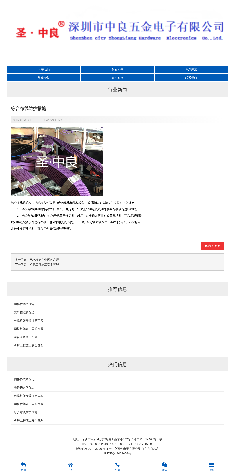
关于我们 (44, 69)
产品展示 (191, 69)
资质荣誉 (44, 78)
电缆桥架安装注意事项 (28, 320)
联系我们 (191, 78)
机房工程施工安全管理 (44, 264)
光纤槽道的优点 (24, 312)
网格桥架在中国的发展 (44, 259)
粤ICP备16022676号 (117, 453)
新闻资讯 (117, 69)
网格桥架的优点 (24, 304)
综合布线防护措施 (25, 337)
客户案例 (117, 78)
